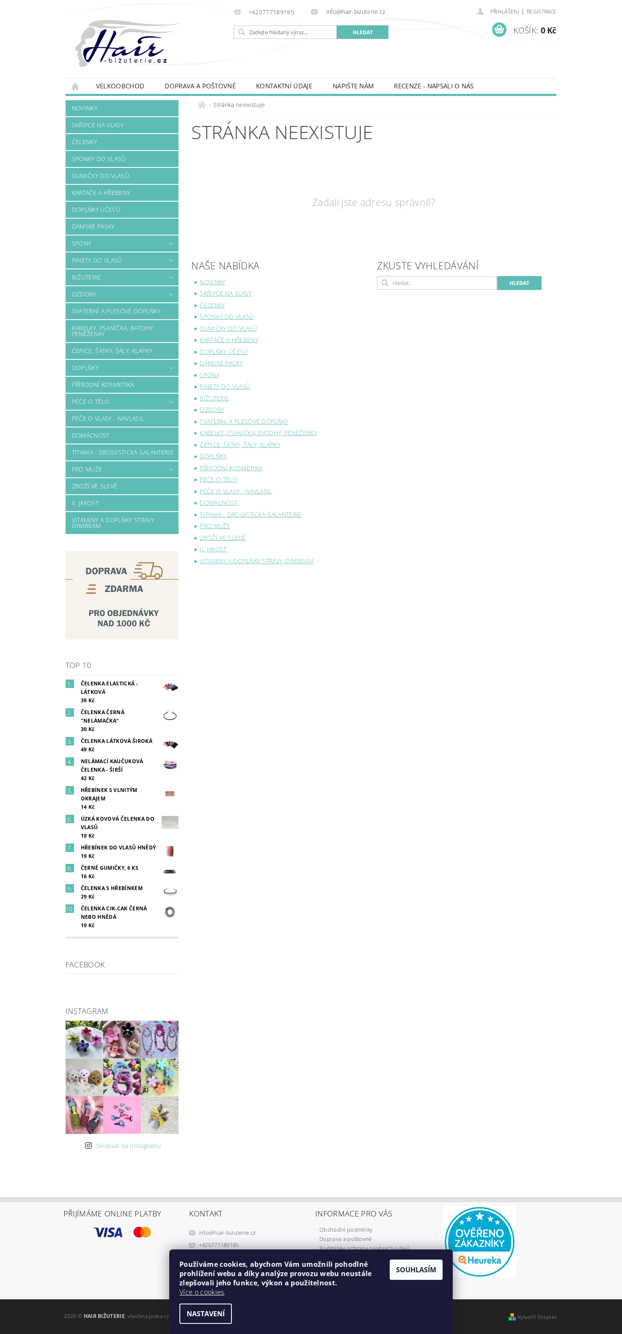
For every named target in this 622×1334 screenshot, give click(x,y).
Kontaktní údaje (284, 86)
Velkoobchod (120, 86)
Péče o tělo (91, 401)
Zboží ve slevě (94, 486)
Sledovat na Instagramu (128, 1146)
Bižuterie (86, 277)
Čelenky (84, 142)
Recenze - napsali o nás (433, 86)
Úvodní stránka (76, 86)
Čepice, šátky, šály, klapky (112, 351)
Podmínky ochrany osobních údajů (364, 1248)
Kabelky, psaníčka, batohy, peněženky (113, 331)
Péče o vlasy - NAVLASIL (108, 418)
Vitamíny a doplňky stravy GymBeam (113, 523)
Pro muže (87, 469)
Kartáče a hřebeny (101, 193)
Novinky (84, 108)
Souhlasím (416, 1269)
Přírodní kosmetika (103, 385)
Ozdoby (84, 294)
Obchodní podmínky (345, 1229)
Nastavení (206, 1313)
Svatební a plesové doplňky (116, 311)
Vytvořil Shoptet (536, 1316)
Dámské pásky (93, 226)
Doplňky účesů (96, 209)
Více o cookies (201, 1292)
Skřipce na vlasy (98, 125)
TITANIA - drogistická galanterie (122, 452)
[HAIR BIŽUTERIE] (145, 52)
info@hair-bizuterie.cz (227, 1232)
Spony (81, 243)
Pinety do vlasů (97, 260)
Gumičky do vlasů (100, 176)
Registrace (541, 11)
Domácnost (91, 435)
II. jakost (85, 503)
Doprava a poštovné (200, 86)
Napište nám (353, 86)
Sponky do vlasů (99, 159)
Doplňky (85, 368)
